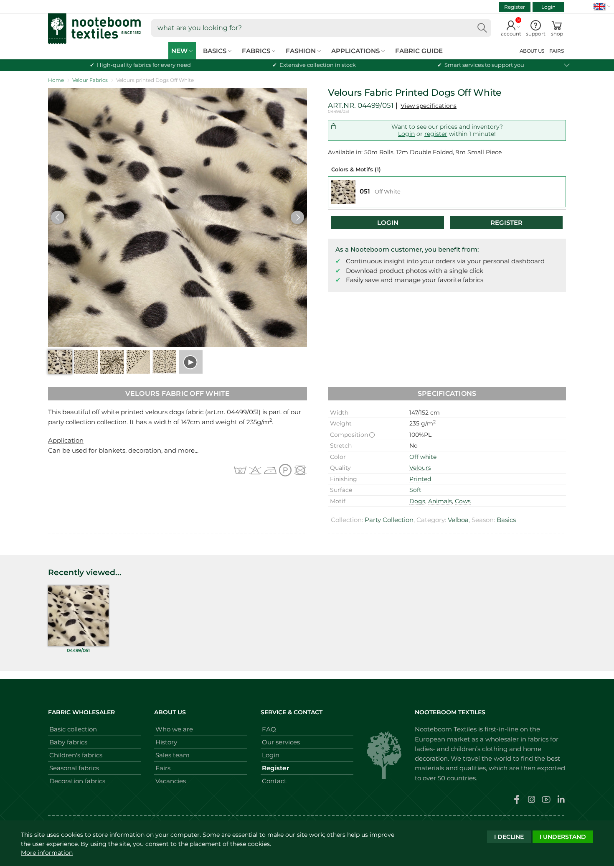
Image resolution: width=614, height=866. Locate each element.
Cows (463, 501)
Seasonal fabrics (74, 768)
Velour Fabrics (90, 80)
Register (514, 7)
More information (47, 852)
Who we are (174, 729)
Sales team (172, 755)
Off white (422, 457)
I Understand (563, 837)
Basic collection (73, 729)
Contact (274, 781)
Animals (440, 501)
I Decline (509, 837)
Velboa (458, 520)
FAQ (269, 729)
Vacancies (170, 781)
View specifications (429, 106)
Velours (420, 467)
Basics (506, 520)
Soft (415, 490)
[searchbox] (321, 28)
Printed (420, 479)
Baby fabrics (68, 742)
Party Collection (389, 520)
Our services (281, 742)
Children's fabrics (75, 755)
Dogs (417, 501)
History (166, 742)
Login (548, 7)
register (435, 134)
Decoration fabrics (77, 781)
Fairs (162, 768)
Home (56, 80)
